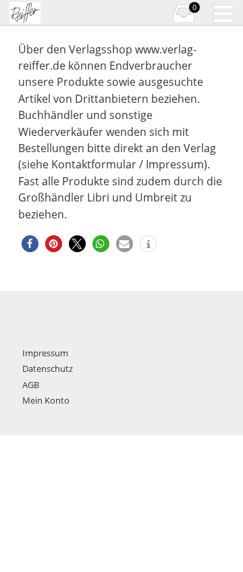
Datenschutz (47, 368)
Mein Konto (46, 400)
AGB (30, 385)
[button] (30, 243)
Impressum (45, 353)
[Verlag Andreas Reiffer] (45, 13)
